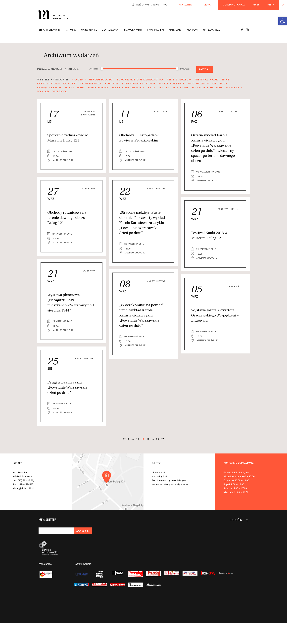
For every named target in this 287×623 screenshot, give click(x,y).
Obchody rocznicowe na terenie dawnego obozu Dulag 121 (66, 218)
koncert (70, 83)
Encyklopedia (133, 30)
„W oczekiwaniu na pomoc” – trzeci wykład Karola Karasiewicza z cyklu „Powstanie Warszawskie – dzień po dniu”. (142, 315)
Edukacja (175, 30)
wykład (43, 91)
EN (283, 4)
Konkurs (112, 83)
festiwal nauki (207, 79)
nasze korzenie (171, 83)
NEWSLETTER (185, 4)
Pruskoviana (211, 30)
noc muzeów (198, 83)
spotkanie (180, 87)
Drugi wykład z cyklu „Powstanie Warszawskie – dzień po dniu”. (68, 388)
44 (137, 438)
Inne (226, 79)
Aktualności (110, 30)
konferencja (90, 83)
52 (157, 438)
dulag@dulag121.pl (23, 488)
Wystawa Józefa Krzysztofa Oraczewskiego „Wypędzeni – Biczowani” (215, 316)
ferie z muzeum (179, 79)
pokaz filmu (74, 87)
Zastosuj (205, 69)
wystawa (59, 91)
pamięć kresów (49, 87)
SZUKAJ (207, 4)
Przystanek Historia (128, 87)
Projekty (192, 30)
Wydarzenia (89, 30)
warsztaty (234, 87)
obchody (220, 83)
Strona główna (49, 30)
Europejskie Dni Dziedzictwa (140, 79)
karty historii (48, 83)
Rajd (151, 87)
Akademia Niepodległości (92, 79)
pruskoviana (98, 87)
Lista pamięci (155, 30)
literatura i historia (139, 83)
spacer (163, 87)
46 (147, 438)
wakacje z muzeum (207, 87)
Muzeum (70, 30)
